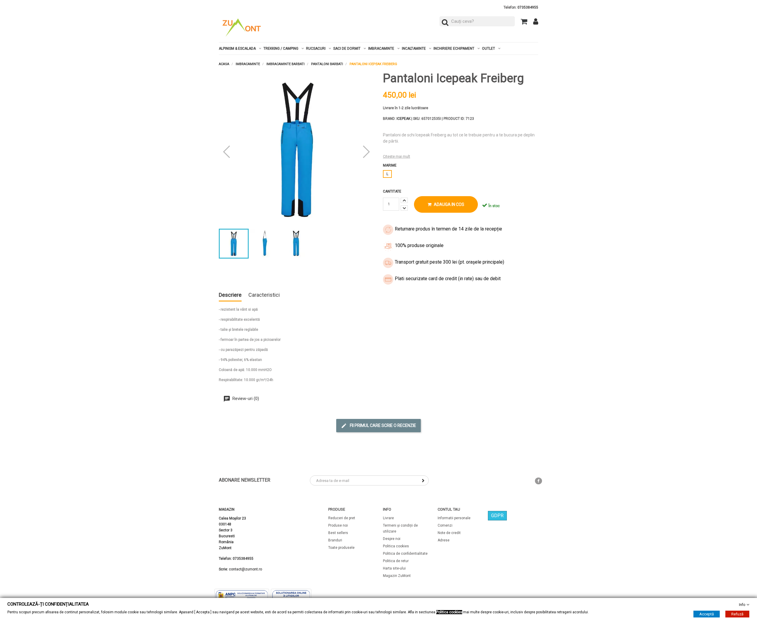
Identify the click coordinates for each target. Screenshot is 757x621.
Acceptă (706, 614)
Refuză (737, 614)
